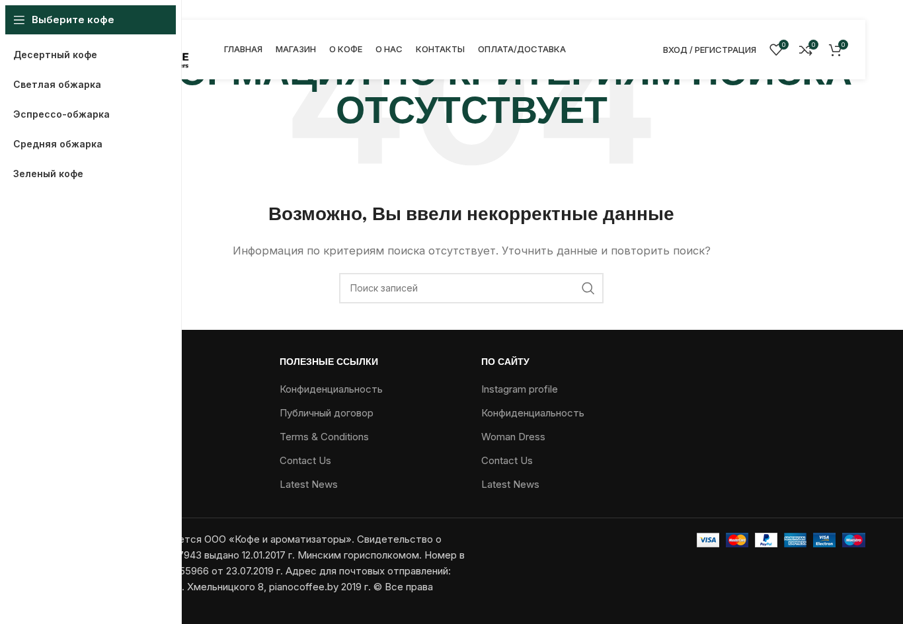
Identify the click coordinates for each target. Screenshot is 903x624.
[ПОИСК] (588, 288)
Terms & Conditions (324, 436)
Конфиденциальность (331, 389)
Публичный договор (326, 413)
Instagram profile (519, 389)
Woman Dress (513, 436)
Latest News (309, 484)
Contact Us (305, 460)
